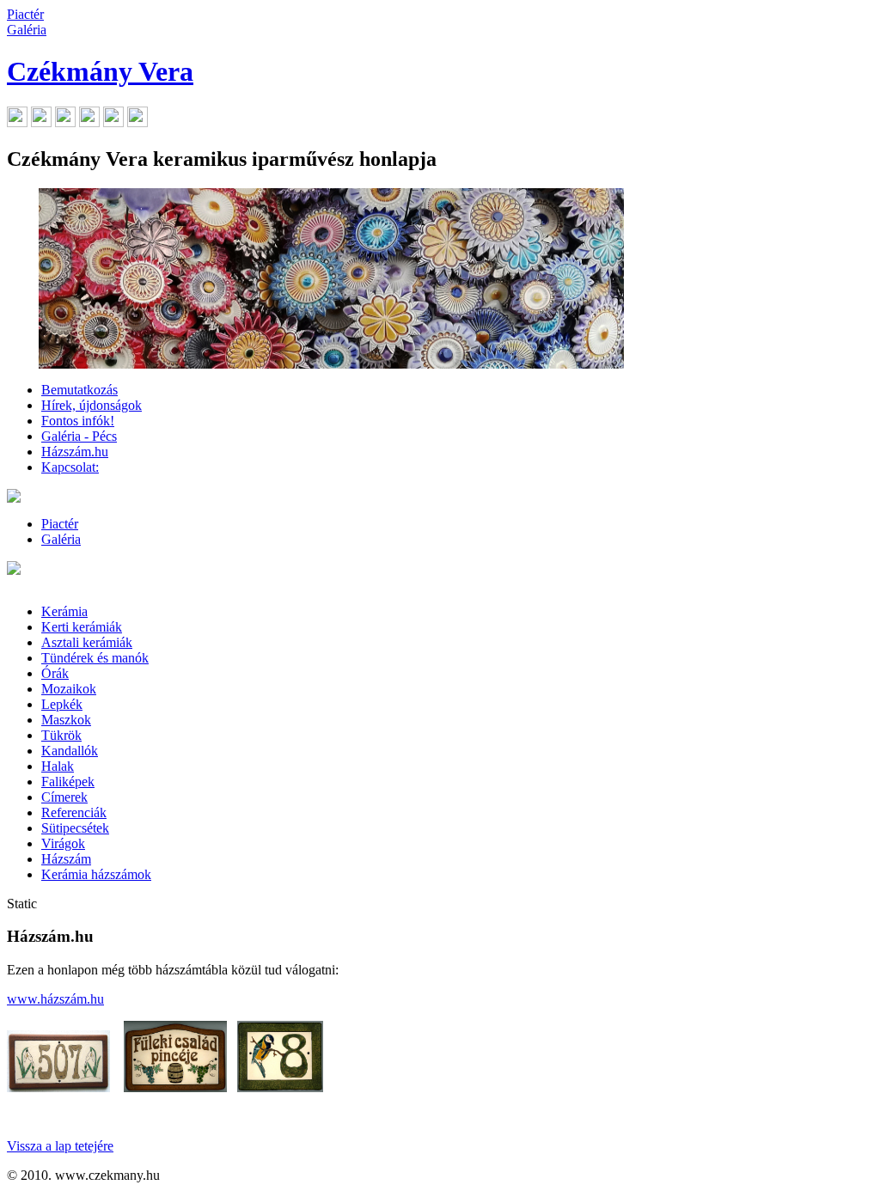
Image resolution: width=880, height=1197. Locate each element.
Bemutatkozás (79, 389)
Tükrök (61, 735)
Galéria (26, 29)
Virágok (63, 843)
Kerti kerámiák (81, 627)
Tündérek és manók (95, 657)
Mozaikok (68, 688)
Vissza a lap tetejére (60, 1146)
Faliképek (68, 781)
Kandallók (69, 750)
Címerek (64, 797)
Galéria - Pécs (79, 436)
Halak (57, 766)
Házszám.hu (74, 451)
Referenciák (74, 812)
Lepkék (61, 704)
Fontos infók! (77, 420)
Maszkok (66, 719)
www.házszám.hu (55, 999)
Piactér (25, 14)
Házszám (66, 859)
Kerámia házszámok (96, 874)
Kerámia (64, 611)
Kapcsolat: (70, 467)
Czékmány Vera (100, 71)
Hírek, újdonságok (91, 405)
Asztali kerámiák (86, 642)
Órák (55, 673)
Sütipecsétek (75, 828)
